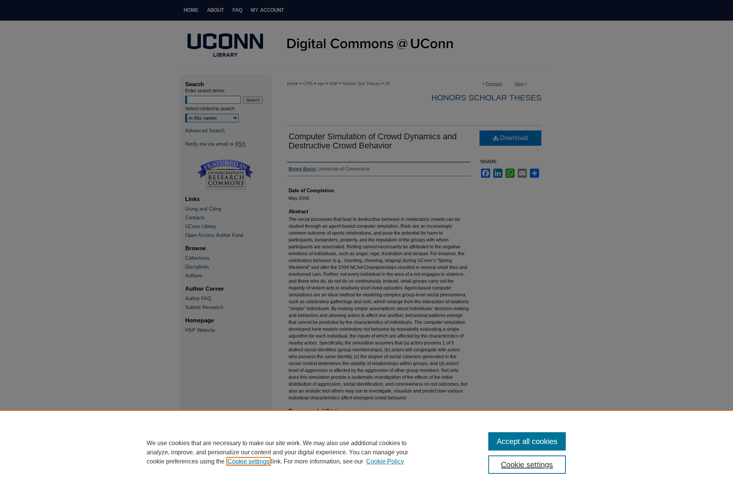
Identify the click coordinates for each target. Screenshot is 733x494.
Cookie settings (249, 461)
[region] (366, 452)
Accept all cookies (527, 441)
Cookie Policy (385, 461)
